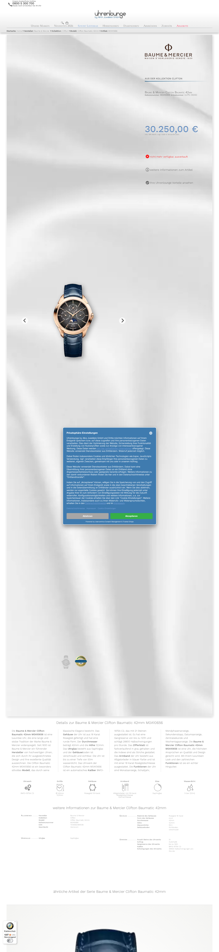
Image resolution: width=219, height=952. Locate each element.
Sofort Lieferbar (88, 26)
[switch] (10, 940)
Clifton (60, 31)
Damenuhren (131, 26)
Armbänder (150, 26)
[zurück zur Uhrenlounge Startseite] (109, 13)
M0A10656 (109, 31)
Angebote (182, 26)
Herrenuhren (111, 26)
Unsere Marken (40, 26)
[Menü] (15, 922)
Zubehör (166, 26)
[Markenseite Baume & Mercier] (168, 67)
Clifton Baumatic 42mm (84, 31)
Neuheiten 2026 (63, 26)
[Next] (122, 320)
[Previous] (25, 320)
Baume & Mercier (36, 31)
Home (14, 31)
